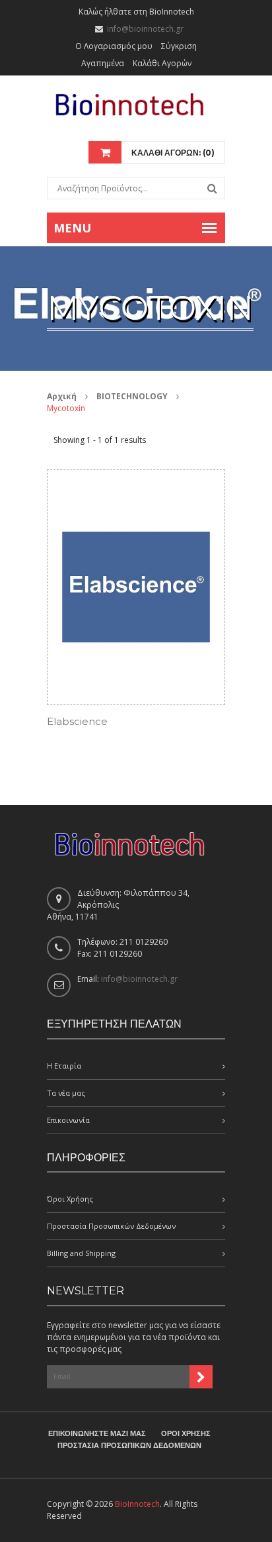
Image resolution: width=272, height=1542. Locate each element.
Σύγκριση (179, 46)
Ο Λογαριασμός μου (114, 46)
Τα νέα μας (66, 1093)
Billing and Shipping (81, 1253)
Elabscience (77, 721)
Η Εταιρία (64, 1066)
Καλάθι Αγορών (162, 63)
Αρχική (62, 396)
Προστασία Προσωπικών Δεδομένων (111, 1226)
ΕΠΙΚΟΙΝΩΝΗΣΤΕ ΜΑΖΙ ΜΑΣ (97, 1433)
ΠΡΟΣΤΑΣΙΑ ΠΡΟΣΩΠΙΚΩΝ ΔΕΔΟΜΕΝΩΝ (129, 1445)
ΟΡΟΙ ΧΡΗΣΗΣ (186, 1433)
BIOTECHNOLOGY (132, 396)
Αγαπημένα (102, 63)
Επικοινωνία (68, 1120)
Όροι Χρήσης (70, 1199)
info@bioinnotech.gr (145, 28)
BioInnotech (137, 1504)
